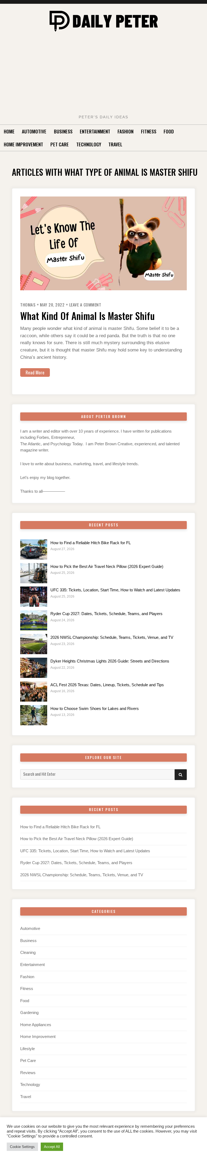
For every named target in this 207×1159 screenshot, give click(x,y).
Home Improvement (23, 144)
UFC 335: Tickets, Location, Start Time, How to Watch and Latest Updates (115, 590)
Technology (88, 144)
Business (63, 131)
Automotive (34, 131)
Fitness (148, 131)
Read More (35, 372)
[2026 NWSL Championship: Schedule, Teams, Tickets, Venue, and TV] (33, 644)
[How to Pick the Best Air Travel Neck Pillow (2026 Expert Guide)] (33, 573)
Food (169, 131)
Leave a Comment (85, 304)
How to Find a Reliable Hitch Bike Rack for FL (90, 543)
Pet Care (59, 144)
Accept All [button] (52, 1147)
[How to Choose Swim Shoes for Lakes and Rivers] (33, 715)
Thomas (27, 304)
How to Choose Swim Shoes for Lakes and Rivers (94, 708)
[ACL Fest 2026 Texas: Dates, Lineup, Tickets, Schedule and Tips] (33, 691)
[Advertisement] (103, 74)
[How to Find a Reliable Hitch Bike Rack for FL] (33, 549)
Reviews (28, 1073)
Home (9, 131)
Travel (115, 144)
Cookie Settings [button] (22, 1147)
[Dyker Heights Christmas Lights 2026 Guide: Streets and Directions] (33, 668)
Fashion (125, 131)
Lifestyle (27, 1049)
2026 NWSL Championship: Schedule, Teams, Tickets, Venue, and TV (111, 637)
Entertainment (95, 131)
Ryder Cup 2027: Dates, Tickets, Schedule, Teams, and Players (106, 614)
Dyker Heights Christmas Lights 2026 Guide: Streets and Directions (109, 661)
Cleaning (28, 952)
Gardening (29, 1012)
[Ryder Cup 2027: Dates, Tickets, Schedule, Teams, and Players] (33, 620)
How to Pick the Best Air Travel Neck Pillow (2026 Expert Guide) (106, 566)
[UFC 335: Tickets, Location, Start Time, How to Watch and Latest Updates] (33, 597)
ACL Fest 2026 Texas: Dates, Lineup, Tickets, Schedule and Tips (107, 685)
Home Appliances (35, 1025)
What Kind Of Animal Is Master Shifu (87, 316)
